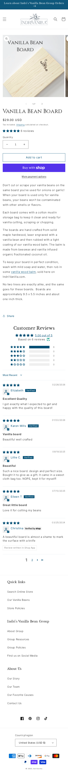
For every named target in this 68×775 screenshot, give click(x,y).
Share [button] (10, 315)
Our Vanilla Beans (18, 599)
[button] (5, 19)
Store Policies (16, 608)
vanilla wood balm (23, 272)
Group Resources (18, 639)
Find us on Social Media (22, 655)
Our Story (13, 678)
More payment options (34, 176)
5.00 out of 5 (44, 335)
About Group (15, 631)
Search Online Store (20, 591)
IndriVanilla (37, 769)
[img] (11, 385)
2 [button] (32, 560)
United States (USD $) (32, 742)
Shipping (20, 125)
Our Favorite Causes (20, 694)
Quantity (8, 137)
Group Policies (16, 647)
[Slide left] (26, 104)
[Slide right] (42, 104)
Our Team (13, 686)
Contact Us (14, 703)
